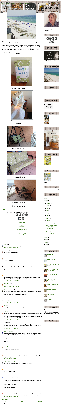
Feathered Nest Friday (22, 234)
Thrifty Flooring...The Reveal (52, 274)
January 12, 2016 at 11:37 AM (11, 280)
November (48, 203)
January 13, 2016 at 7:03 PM (11, 365)
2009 (46, 246)
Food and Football (49, 231)
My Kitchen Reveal (50, 294)
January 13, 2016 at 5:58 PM (11, 358)
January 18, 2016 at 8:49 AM (11, 396)
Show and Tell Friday (22, 233)
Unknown (5, 274)
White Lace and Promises (8, 289)
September (48, 206)
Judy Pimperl (6, 264)
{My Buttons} (27, 3)
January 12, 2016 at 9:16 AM (11, 254)
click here (13, 207)
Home (2, 3)
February (48, 218)
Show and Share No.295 (50, 233)
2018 (46, 196)
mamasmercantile (7, 283)
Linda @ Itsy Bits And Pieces (9, 257)
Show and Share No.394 (51, 259)
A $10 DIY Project (6, 8)
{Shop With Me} (20, 3)
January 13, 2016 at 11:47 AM (11, 350)
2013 (46, 239)
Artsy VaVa (6, 250)
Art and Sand (6, 375)
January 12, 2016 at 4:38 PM (11, 295)
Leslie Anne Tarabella (8, 331)
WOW (21, 225)
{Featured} (13, 3)
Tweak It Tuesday (21, 226)
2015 (46, 235)
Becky (5, 298)
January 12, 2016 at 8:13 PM (11, 308)
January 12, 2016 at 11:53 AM (11, 286)
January (48, 220)
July (47, 210)
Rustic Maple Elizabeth (8, 346)
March (47, 217)
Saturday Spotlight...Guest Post (52, 284)
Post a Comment (5, 399)
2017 (46, 198)
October (48, 205)
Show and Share (22, 222)
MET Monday (21, 236)
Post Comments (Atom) (11, 403)
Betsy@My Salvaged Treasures (9, 353)
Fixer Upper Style (50, 299)
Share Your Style (22, 230)
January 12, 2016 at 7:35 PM (11, 302)
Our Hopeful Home (7, 311)
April (47, 215)
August (47, 208)
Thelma (5, 244)
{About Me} (7, 3)
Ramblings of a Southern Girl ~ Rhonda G (11, 361)
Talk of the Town (22, 227)
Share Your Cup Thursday (22, 229)
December (48, 201)
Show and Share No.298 (50, 221)
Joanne (5, 391)
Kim (4, 305)
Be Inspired (22, 223)
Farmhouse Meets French (51, 289)
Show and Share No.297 (50, 223)
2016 (46, 200)
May (47, 213)
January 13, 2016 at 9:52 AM (11, 328)
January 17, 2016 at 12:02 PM (11, 388)
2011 (46, 242)
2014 (46, 237)
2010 (46, 244)
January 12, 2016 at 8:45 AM (11, 247)
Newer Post (4, 401)
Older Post (40, 401)
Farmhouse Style (50, 254)
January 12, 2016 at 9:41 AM (11, 271)
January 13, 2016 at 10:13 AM (11, 343)
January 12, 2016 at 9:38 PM (11, 319)
